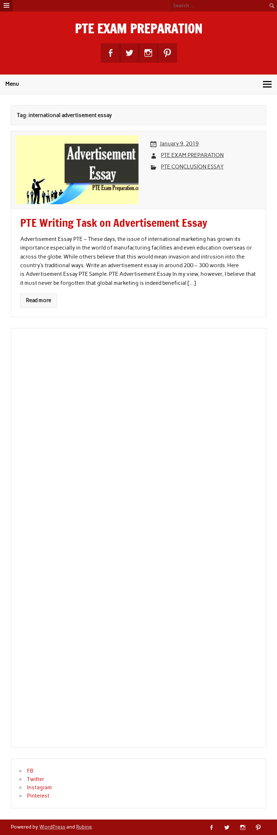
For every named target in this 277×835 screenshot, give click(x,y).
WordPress (52, 827)
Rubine (84, 827)
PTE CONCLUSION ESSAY (192, 166)
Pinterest (38, 796)
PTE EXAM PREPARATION (138, 28)
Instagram (39, 787)
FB (30, 771)
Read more (38, 300)
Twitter (35, 779)
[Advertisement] (73, 542)
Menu (12, 84)
